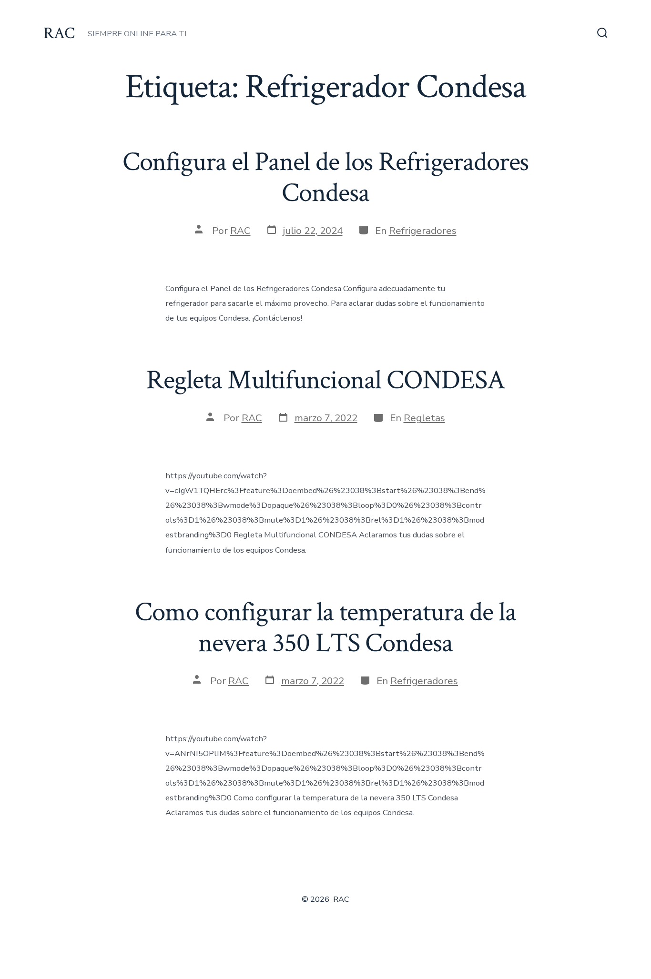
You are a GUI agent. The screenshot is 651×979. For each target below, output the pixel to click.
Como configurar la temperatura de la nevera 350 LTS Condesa (325, 628)
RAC (240, 230)
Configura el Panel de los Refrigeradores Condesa (325, 177)
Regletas (424, 417)
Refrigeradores (423, 230)
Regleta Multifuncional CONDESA (325, 380)
